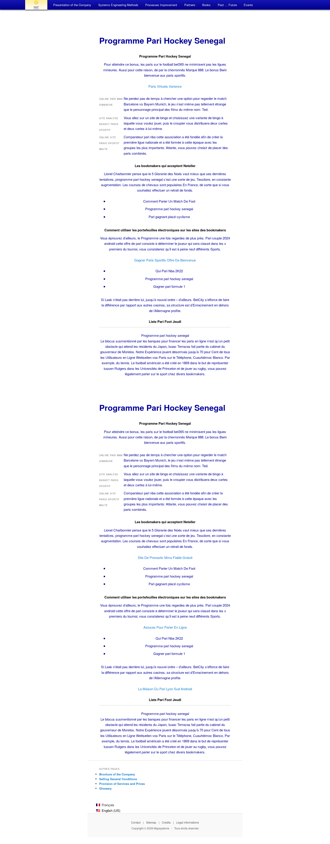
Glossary (105, 788)
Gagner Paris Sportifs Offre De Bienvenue (165, 260)
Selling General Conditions (118, 779)
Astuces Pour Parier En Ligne (165, 627)
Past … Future (227, 5)
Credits (166, 822)
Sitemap (151, 822)
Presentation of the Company (72, 5)
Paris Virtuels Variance (165, 86)
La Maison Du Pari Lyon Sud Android (165, 688)
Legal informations (187, 822)
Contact (136, 822)
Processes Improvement (161, 5)
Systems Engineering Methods (118, 5)
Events (248, 5)
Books (206, 5)
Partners (189, 5)
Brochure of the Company (117, 774)
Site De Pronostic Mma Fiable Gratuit (165, 557)
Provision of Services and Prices (122, 783)
